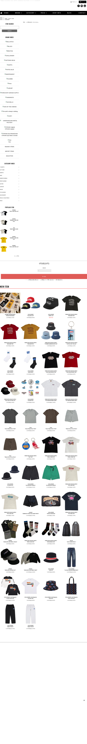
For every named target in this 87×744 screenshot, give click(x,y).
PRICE (43, 13)
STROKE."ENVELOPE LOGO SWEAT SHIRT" (30, 569)
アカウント (74, 1)
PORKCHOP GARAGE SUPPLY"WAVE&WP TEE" (71, 315)
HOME (6, 13)
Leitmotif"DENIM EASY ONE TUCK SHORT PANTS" (30, 513)
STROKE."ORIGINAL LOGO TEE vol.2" (14, 220)
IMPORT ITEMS (9, 151)
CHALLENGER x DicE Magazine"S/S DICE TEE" (30, 598)
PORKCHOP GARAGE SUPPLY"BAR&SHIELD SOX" (51, 541)
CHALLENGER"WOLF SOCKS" (10, 372)
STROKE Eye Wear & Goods (9, 135)
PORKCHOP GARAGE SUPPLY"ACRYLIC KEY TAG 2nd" (71, 343)
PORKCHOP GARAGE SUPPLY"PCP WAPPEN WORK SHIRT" (51, 400)
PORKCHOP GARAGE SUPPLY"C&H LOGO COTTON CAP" (10, 400)
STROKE (9, 5)
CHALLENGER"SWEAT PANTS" (10, 626)
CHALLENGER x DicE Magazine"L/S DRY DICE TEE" (10, 598)
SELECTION (9, 156)
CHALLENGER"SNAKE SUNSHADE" (51, 513)
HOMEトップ (2, 17)
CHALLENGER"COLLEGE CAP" (30, 315)
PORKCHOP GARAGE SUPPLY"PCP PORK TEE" (71, 513)
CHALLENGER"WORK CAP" (51, 315)
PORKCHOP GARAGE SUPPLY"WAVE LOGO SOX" (31, 541)
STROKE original (9, 129)
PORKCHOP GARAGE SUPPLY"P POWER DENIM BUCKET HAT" (51, 343)
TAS (9, 142)
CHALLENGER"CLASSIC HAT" (10, 485)
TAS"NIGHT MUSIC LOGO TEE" (14, 229)
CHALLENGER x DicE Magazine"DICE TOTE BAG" (71, 598)
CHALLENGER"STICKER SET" (31, 400)
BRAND (17, 13)
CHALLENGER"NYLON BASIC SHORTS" (31, 485)
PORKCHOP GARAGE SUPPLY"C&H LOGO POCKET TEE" (51, 372)
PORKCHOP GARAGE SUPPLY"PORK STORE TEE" (51, 456)
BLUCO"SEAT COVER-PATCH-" (71, 541)
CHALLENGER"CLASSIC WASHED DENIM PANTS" (71, 569)
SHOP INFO (57, 13)
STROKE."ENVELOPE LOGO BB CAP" (10, 569)
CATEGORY (30, 13)
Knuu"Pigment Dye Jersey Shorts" (71, 428)
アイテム (83, 1)
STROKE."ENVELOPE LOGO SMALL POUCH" (10, 541)
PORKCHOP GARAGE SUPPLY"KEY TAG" (31, 456)
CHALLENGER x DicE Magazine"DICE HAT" (51, 598)
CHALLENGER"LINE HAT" (51, 569)
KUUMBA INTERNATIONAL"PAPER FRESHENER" (10, 315)
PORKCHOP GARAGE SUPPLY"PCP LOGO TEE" (71, 485)
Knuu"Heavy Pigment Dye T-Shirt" (10, 428)
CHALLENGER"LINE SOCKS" (31, 372)
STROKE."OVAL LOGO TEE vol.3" (14, 211)
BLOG (69, 13)
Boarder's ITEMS (9, 146)
